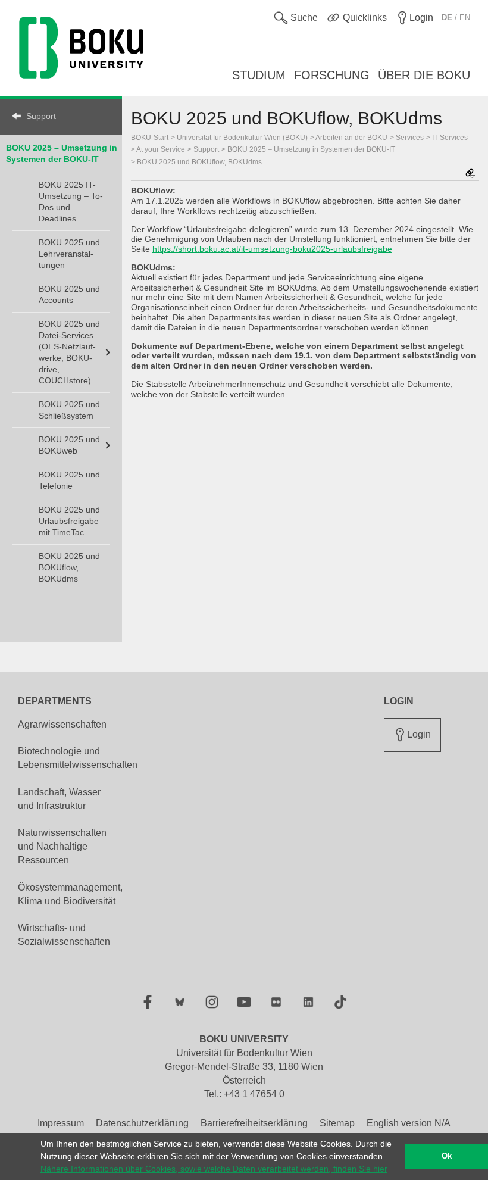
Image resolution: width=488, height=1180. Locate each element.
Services (410, 137)
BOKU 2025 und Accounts (69, 294)
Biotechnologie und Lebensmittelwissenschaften (77, 758)
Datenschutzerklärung (142, 1123)
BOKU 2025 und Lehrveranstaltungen (69, 254)
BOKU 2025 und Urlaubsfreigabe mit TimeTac (69, 521)
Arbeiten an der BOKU (351, 137)
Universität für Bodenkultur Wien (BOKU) (242, 137)
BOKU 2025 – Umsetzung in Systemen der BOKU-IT (311, 149)
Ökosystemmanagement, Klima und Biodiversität (70, 894)
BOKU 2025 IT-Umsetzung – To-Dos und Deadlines (71, 201)
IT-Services (450, 137)
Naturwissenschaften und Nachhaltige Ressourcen (62, 846)
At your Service (160, 149)
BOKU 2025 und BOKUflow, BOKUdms (69, 567)
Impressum (60, 1123)
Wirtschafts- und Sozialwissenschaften (64, 935)
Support (41, 116)
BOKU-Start (149, 137)
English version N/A (409, 1123)
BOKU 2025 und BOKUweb (69, 445)
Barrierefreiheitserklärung (254, 1123)
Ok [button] (447, 1156)
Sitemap (337, 1123)
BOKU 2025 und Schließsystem (69, 409)
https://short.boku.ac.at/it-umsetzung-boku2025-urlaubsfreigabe (272, 249)
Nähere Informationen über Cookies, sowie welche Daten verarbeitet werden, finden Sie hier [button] (213, 1168)
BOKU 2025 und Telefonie (69, 480)
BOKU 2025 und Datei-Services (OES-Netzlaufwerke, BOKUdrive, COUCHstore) (69, 352)
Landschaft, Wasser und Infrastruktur (59, 799)
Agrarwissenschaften (62, 724)
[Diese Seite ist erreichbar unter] (470, 174)
